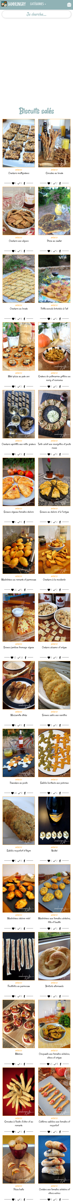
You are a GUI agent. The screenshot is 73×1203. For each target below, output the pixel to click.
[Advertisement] (36, 55)
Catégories (37, 4)
